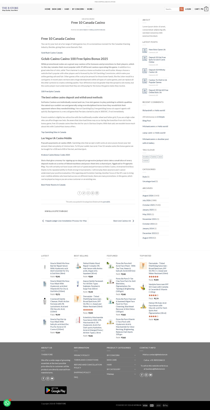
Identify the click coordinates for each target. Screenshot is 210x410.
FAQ (76, 377)
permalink (106, 202)
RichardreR (147, 110)
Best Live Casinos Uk (122, 221)
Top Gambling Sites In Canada (53, 132)
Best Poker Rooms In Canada (53, 185)
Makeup (110, 374)
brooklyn (146, 157)
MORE (89, 9)
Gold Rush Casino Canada (51, 52)
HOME (47, 9)
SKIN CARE (56, 9)
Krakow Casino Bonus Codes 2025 (55, 155)
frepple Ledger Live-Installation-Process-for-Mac (66, 221)
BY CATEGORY (113, 369)
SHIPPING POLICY (82, 372)
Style (145, 176)
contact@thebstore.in (158, 354)
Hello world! (160, 110)
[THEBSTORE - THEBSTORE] (21, 9)
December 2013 (149, 233)
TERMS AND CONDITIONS (86, 360)
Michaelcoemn (149, 126)
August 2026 (148, 195)
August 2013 (148, 238)
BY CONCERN (78, 9)
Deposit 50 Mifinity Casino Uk (157, 71)
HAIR (67, 9)
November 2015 (149, 219)
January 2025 (148, 209)
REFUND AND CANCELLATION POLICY (88, 366)
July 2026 (147, 200)
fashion (154, 157)
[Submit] (181, 9)
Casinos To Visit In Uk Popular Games (158, 81)
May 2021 (147, 214)
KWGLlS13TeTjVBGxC (97, 30)
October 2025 (149, 205)
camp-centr (147, 133)
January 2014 (148, 228)
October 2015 (149, 224)
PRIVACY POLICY (81, 355)
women (145, 161)
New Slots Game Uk (157, 49)
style (160, 157)
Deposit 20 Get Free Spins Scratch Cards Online (157, 59)
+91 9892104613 (157, 360)
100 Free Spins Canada (50, 91)
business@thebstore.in (155, 369)
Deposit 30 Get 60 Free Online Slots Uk (158, 91)
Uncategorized (149, 181)
